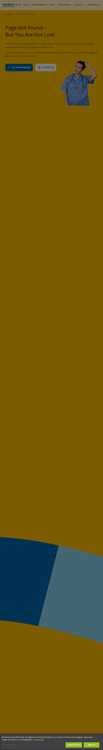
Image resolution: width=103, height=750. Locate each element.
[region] (51, 742)
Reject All (91, 745)
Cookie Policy (39, 740)
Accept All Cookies (74, 745)
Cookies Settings (8, 745)
